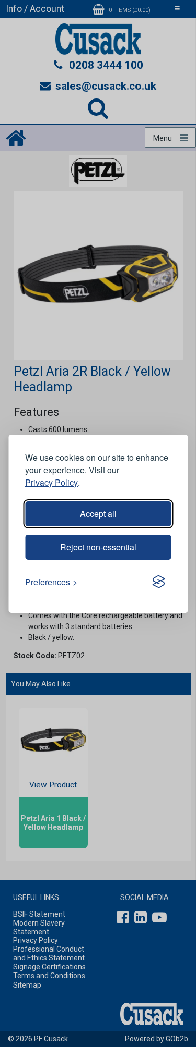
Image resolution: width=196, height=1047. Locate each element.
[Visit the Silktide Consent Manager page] (158, 582)
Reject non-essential (98, 547)
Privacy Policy (51, 482)
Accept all (98, 514)
